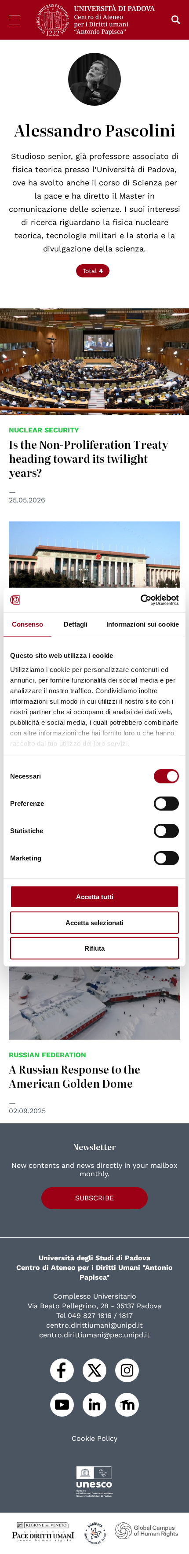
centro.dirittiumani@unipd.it (94, 1325)
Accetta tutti (94, 897)
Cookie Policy (94, 1438)
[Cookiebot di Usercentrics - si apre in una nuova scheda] (140, 599)
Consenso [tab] (28, 624)
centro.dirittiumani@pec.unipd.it (94, 1335)
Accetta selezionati (94, 922)
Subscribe (94, 1198)
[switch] (166, 804)
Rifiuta (94, 948)
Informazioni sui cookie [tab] (142, 624)
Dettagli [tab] (76, 624)
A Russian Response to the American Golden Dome (74, 1076)
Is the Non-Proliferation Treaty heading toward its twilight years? (88, 458)
